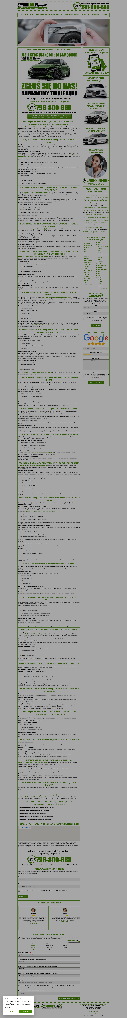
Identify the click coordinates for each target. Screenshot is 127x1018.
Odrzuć (11, 1011)
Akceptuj (25, 1011)
